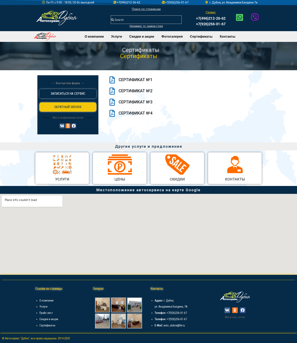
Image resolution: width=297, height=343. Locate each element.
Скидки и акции (141, 36)
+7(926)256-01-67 (210, 24)
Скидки (177, 179)
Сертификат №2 (135, 90)
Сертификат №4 (135, 113)
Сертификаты (201, 36)
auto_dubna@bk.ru (174, 325)
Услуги (116, 36)
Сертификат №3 (135, 102)
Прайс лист (46, 312)
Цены (120, 179)
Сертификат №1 (135, 79)
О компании (94, 36)
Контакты (227, 36)
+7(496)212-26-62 (210, 18)
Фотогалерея (172, 36)
